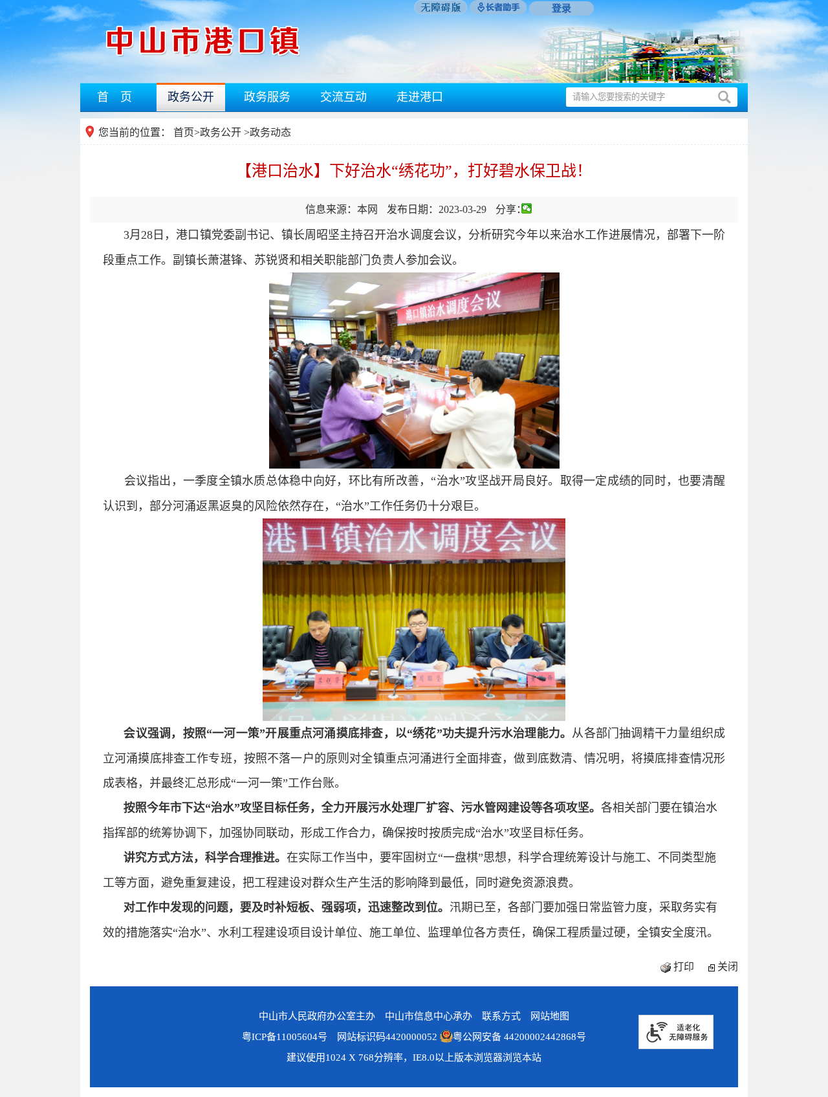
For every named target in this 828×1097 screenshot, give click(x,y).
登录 (561, 8)
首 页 (114, 97)
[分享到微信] (526, 208)
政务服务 (267, 97)
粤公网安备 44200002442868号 (519, 1037)
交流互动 (343, 97)
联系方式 (501, 1016)
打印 (683, 966)
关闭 (727, 966)
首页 (183, 132)
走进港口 (420, 97)
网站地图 (549, 1016)
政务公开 (191, 97)
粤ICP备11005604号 (284, 1037)
